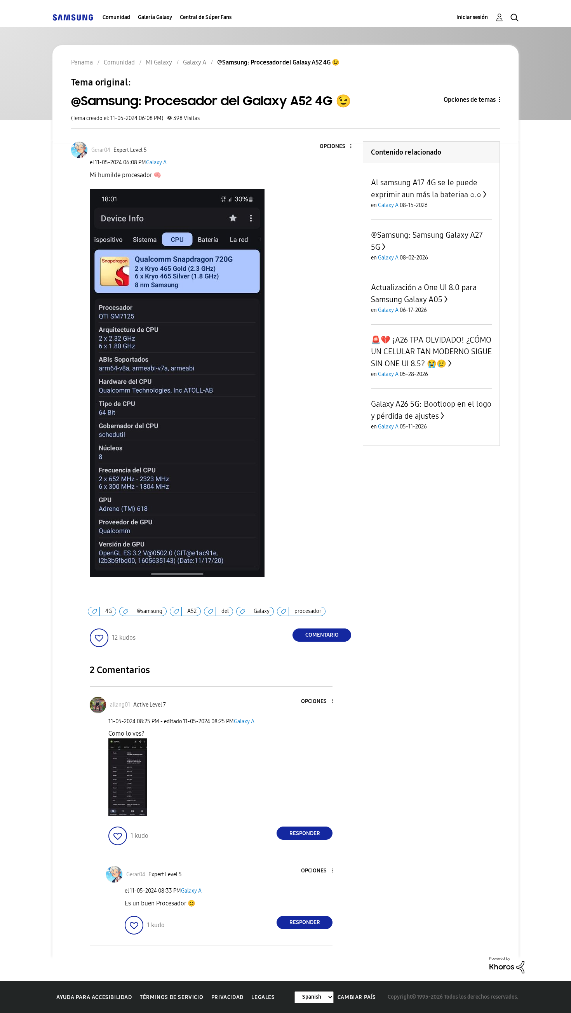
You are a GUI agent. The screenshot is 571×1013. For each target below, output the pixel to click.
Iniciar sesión (472, 17)
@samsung (149, 611)
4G (108, 611)
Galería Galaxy (155, 17)
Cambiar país (357, 997)
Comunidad (116, 17)
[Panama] (72, 17)
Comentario (322, 635)
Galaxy (262, 611)
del (225, 611)
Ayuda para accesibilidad (94, 997)
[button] (338, 146)
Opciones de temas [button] (470, 99)
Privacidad (227, 997)
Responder (304, 833)
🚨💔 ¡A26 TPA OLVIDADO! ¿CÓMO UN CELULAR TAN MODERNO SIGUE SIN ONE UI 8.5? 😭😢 (431, 351)
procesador (307, 611)
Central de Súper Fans (206, 17)
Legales (263, 997)
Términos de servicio (171, 997)
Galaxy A (156, 162)
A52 (192, 611)
